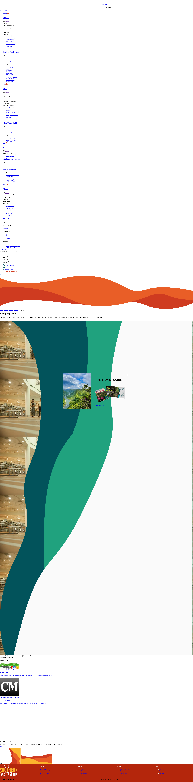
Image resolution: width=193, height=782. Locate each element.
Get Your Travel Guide (99, 405)
